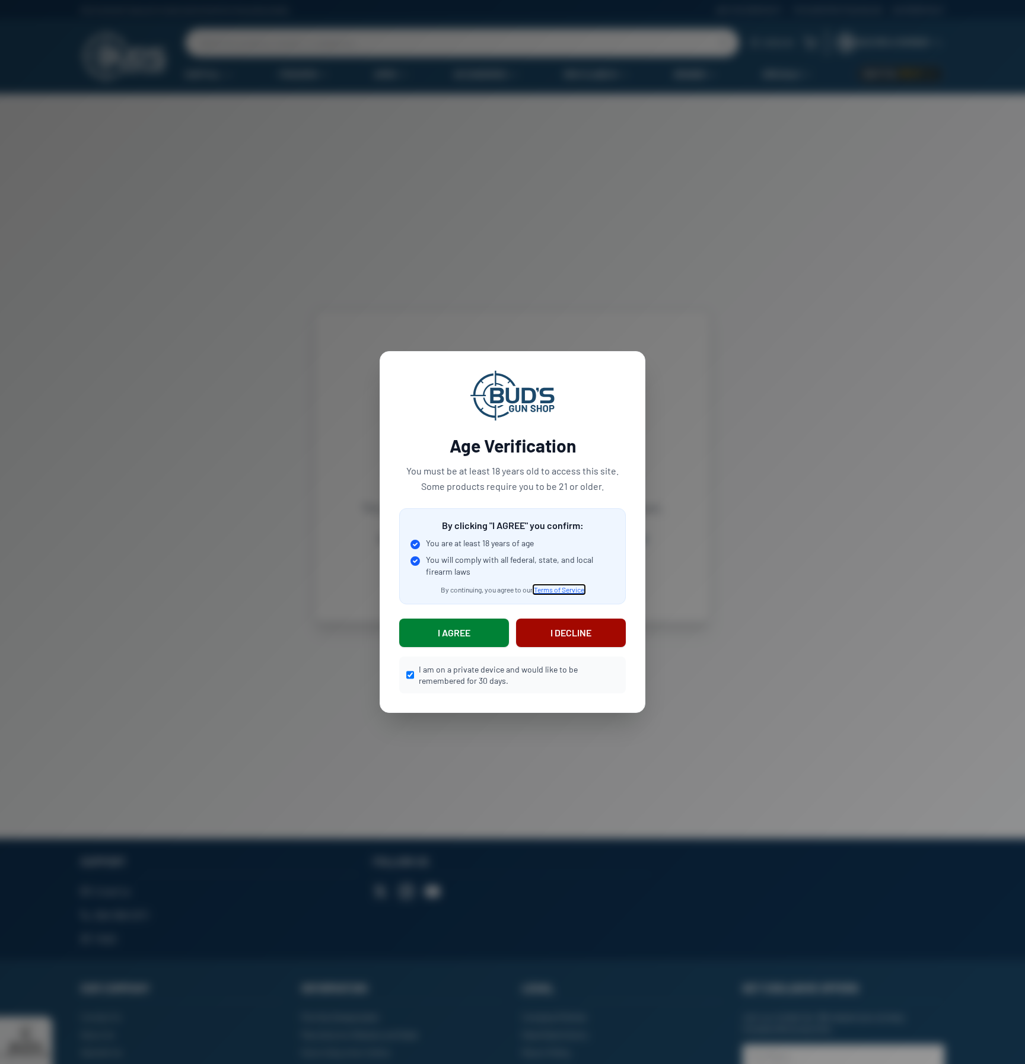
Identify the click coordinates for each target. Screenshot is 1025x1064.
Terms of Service (559, 589)
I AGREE (454, 632)
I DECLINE (570, 632)
